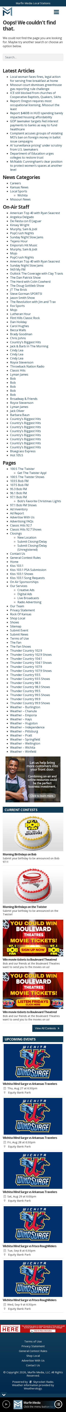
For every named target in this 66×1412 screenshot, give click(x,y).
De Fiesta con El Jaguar (25, 221)
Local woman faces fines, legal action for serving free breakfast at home (35, 79)
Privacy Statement (22, 610)
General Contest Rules (25, 558)
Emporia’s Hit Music (23, 245)
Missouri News (20, 199)
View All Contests (46, 1028)
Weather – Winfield (23, 752)
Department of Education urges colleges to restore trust (32, 155)
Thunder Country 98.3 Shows (30, 687)
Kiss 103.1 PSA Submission (28, 570)
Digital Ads (24, 594)
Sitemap (15, 626)
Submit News (19, 634)
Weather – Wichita (22, 747)
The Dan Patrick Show (25, 278)
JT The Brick (18, 290)
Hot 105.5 (16, 455)
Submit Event (19, 630)
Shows (14, 622)
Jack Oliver (17, 411)
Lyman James (19, 374)
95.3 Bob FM (18, 489)
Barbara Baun (20, 415)
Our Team (17, 606)
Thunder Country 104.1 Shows (31, 663)
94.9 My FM (17, 269)
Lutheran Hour (20, 314)
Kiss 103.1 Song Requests (27, 578)
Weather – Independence (27, 727)
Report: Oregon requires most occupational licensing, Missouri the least (34, 105)
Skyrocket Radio (42, 1382)
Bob (13, 378)
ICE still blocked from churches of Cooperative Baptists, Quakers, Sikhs (35, 95)
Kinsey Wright (19, 225)
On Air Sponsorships (24, 582)
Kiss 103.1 (16, 566)
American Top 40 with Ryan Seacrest (35, 213)
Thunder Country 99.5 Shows (30, 695)
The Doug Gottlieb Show (27, 286)
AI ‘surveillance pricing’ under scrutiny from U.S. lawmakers (36, 147)
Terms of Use (19, 638)
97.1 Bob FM (18, 497)
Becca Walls (18, 330)
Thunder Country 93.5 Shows (30, 679)
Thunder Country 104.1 (26, 659)
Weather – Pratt (21, 735)
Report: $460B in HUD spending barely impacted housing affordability (36, 115)
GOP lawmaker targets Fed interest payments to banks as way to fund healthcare (34, 125)
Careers (15, 183)
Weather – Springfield (25, 739)
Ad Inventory (19, 509)
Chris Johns (18, 338)
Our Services (18, 586)
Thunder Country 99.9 (25, 699)
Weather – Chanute (23, 711)
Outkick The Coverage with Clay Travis (36, 273)
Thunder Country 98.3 (25, 683)
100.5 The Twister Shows (27, 477)
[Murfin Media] (7, 11)
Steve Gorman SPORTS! (26, 294)
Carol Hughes (19, 326)
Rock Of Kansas (20, 614)
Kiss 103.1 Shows (21, 574)
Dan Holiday (18, 322)
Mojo (13, 253)
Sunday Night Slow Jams (26, 237)
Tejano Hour (19, 241)
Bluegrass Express (23, 451)
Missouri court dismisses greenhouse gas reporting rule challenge (36, 87)
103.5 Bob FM (19, 481)
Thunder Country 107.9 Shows (31, 671)
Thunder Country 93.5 (25, 675)
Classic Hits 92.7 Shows (25, 529)
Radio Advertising (29, 602)
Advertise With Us (22, 517)
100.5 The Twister (22, 469)
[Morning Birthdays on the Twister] (33, 885)
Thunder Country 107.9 (26, 667)
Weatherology (33, 1388)
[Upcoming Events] (33, 1062)
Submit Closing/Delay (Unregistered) (32, 548)
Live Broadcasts (28, 598)
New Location (26, 537)
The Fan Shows (20, 647)
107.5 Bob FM (19, 485)
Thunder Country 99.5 (25, 691)
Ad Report (17, 513)
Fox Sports (17, 306)
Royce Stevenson (21, 362)
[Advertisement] (33, 779)
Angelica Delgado (22, 217)
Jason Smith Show (22, 298)
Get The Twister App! (31, 473)
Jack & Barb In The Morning (29, 346)
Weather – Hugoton (24, 723)
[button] (56, 10)
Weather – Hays (21, 719)
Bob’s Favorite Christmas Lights (39, 501)
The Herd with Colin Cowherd (30, 282)
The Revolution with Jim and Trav (33, 302)
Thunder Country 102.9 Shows (31, 655)
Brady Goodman (21, 334)
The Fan (15, 642)
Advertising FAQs (21, 521)
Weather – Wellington (25, 743)
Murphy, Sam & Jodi (23, 229)
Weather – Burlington (25, 707)
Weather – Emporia (23, 715)
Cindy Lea (16, 350)
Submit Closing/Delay (32, 542)
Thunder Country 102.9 (26, 651)
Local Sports (18, 191)
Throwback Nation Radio (27, 366)
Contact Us (17, 554)
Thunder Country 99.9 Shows (30, 703)
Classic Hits (17, 370)
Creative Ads (25, 590)
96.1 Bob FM (18, 493)
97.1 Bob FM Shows (23, 505)
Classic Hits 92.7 (21, 525)
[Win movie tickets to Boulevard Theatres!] (33, 938)
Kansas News (19, 187)
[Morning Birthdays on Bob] (33, 832)
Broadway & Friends (23, 399)
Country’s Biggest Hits (25, 342)
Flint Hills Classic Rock (25, 318)
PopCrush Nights (22, 233)
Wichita (22, 195)
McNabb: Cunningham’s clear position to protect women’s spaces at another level (36, 166)
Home (14, 562)
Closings (16, 533)
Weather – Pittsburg (24, 731)
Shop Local (17, 618)
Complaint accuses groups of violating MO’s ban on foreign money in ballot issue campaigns (36, 137)
